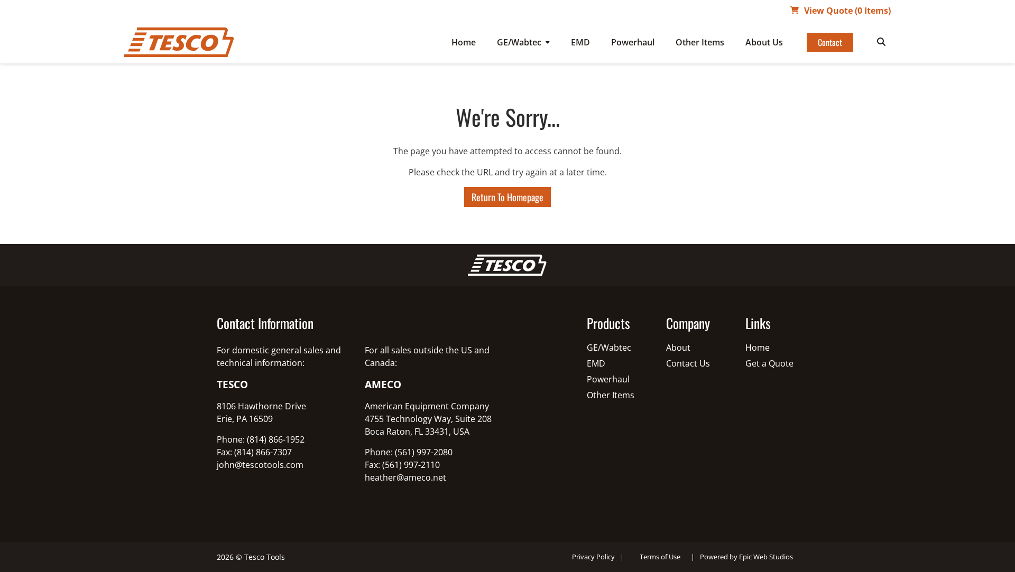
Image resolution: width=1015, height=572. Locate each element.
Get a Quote (769, 363)
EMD (580, 42)
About (678, 347)
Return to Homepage (507, 197)
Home (463, 42)
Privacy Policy (593, 556)
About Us (764, 42)
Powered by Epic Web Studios (746, 556)
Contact (830, 42)
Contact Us (688, 363)
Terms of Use (660, 556)
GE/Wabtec (519, 42)
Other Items (700, 42)
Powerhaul (632, 42)
